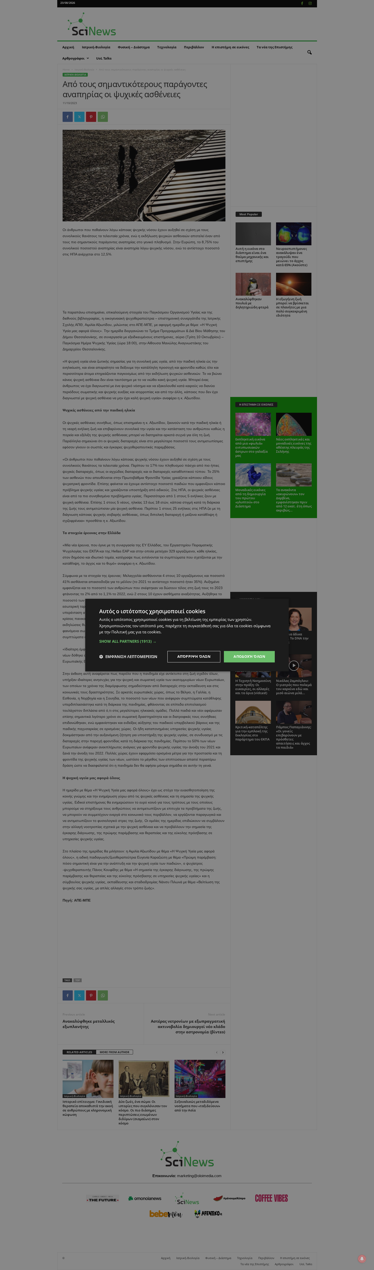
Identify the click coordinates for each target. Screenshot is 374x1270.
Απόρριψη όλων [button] (193, 656)
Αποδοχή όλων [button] (249, 656)
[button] (187, 641)
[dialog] (187, 635)
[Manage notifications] (362, 1259)
